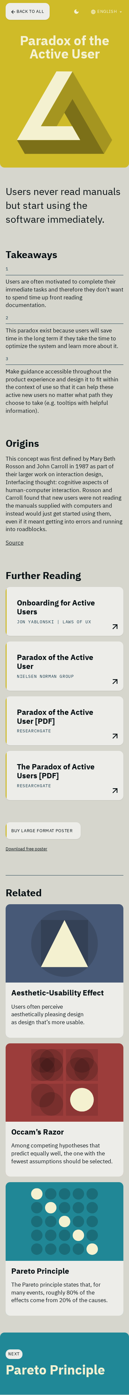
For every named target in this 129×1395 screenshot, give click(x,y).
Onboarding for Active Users (56, 607)
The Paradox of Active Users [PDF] (56, 771)
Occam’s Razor (37, 1131)
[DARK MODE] (76, 11)
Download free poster (26, 849)
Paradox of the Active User (55, 662)
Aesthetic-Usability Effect (57, 992)
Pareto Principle (40, 1270)
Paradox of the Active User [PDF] (55, 716)
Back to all (30, 11)
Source (14, 542)
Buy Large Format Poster (42, 830)
